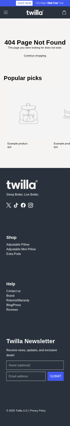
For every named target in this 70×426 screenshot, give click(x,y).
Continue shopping (35, 55)
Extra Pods (13, 253)
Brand (10, 295)
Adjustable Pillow (17, 244)
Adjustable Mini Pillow (21, 249)
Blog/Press (13, 305)
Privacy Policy (38, 410)
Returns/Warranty (17, 300)
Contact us (13, 290)
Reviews (12, 309)
